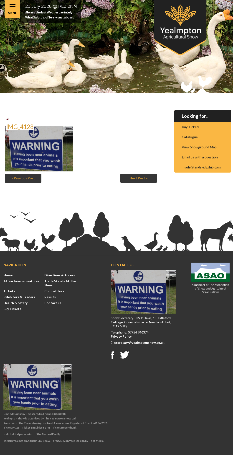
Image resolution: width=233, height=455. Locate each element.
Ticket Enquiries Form (36, 427)
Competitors (54, 291)
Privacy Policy (121, 336)
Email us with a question (200, 157)
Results (50, 297)
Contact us (52, 303)
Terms (55, 440)
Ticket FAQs (11, 427)
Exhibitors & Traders (19, 297)
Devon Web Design (72, 440)
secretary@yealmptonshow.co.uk (139, 342)
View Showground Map (199, 147)
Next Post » (138, 178)
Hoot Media (96, 440)
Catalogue (190, 137)
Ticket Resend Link (64, 427)
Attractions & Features (21, 281)
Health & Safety (15, 303)
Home (8, 275)
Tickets (9, 291)
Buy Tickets (191, 127)
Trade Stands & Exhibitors (201, 167)
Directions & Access (59, 275)
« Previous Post (23, 178)
